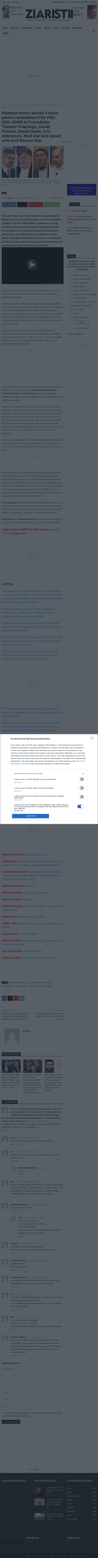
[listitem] (49, 773)
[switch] (80, 779)
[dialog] (49, 779)
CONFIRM (30, 816)
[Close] (93, 739)
